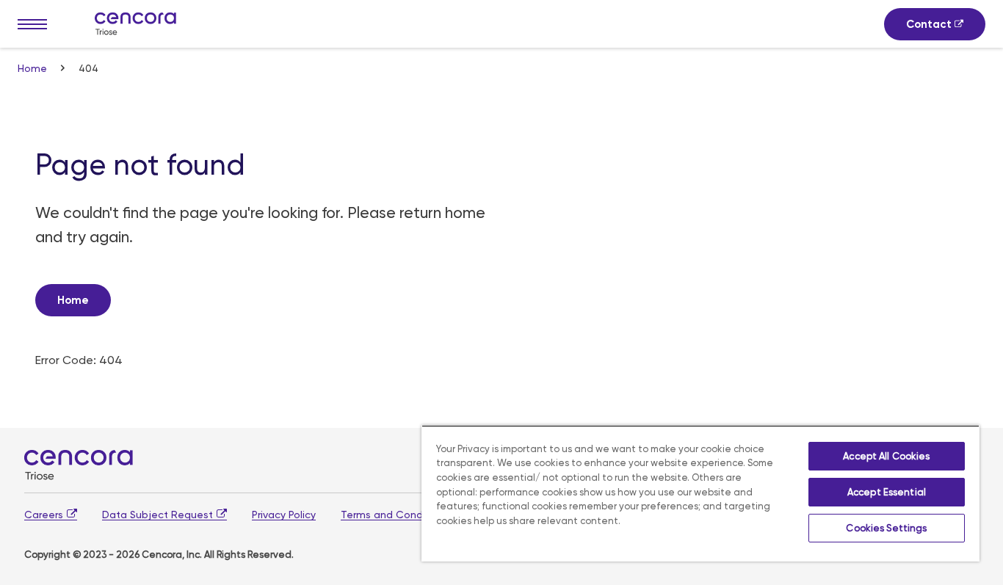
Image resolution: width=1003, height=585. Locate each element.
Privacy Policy (284, 514)
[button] (32, 24)
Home (34, 68)
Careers (43, 514)
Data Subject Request (157, 514)
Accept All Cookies (886, 456)
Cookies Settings (886, 528)
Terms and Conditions (395, 514)
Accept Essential (886, 492)
